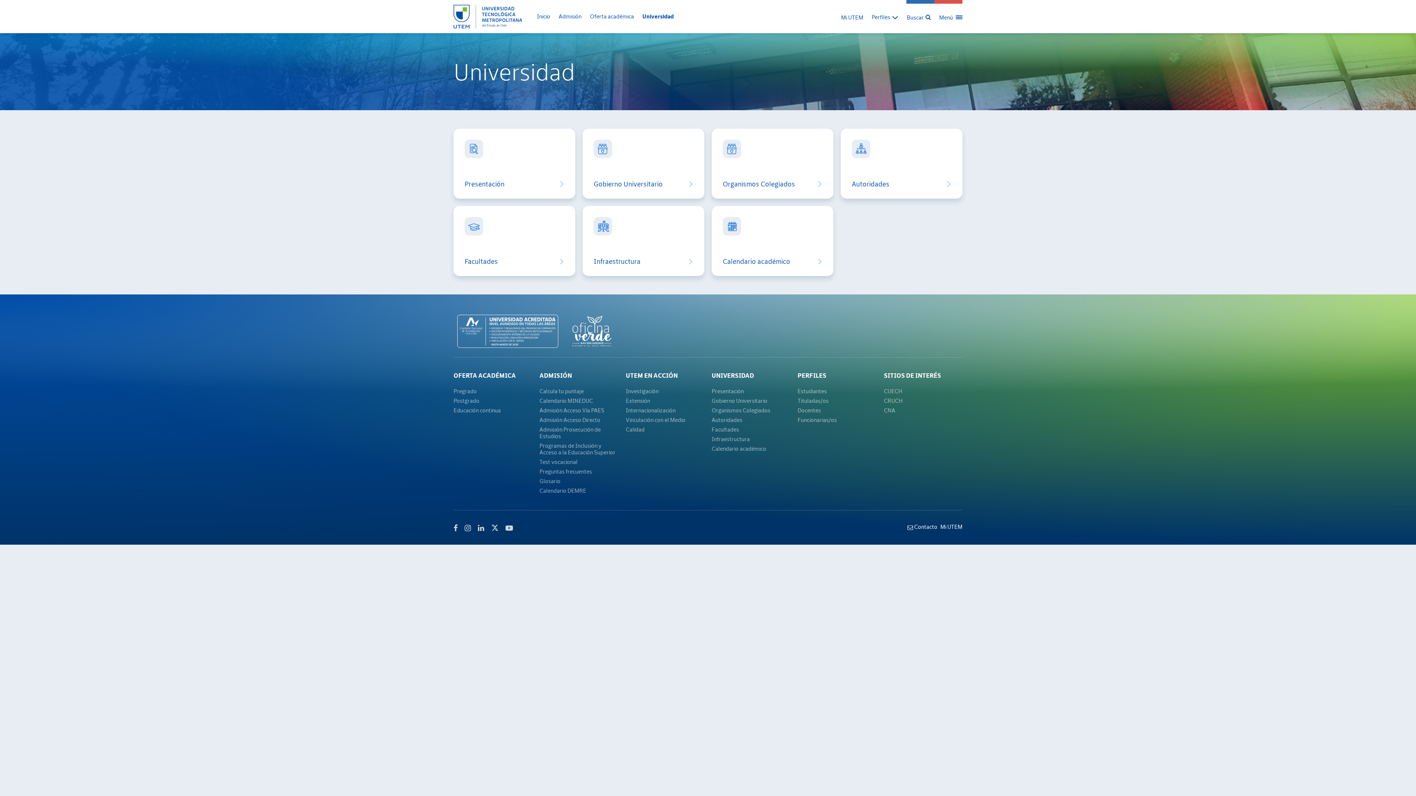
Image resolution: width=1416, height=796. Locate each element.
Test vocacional (558, 461)
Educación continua (477, 410)
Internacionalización (651, 410)
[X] (495, 527)
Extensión (638, 400)
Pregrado (465, 391)
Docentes (809, 410)
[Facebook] (456, 528)
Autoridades (870, 184)
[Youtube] (509, 528)
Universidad (658, 16)
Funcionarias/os (817, 419)
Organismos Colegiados (759, 184)
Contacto (925, 526)
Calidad (635, 429)
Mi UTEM (852, 17)
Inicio (543, 16)
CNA (889, 410)
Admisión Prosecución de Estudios (570, 432)
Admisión (570, 16)
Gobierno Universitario (628, 184)
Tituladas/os (813, 400)
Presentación (484, 184)
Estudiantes (812, 391)
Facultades (481, 261)
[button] (885, 16)
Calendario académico (756, 261)
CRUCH (893, 400)
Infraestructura (617, 261)
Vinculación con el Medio (656, 419)
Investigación (642, 391)
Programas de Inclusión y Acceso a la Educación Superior (577, 448)
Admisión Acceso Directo (569, 419)
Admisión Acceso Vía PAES (571, 410)
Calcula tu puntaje (561, 391)
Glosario (549, 481)
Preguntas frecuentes (565, 471)
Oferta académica (612, 16)
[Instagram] (468, 528)
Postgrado (466, 400)
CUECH (893, 391)
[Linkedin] (481, 528)
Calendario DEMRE (562, 490)
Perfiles (812, 375)
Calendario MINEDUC (566, 400)
